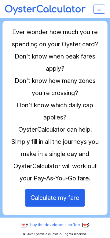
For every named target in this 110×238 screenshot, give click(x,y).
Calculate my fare (55, 197)
